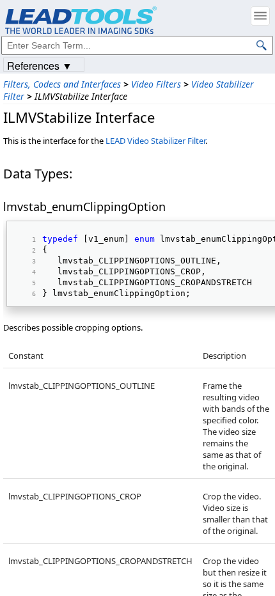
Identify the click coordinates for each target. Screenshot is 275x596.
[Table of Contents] (260, 16)
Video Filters (156, 84)
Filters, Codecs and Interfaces (62, 84)
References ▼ (39, 65)
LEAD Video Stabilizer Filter (155, 140)
